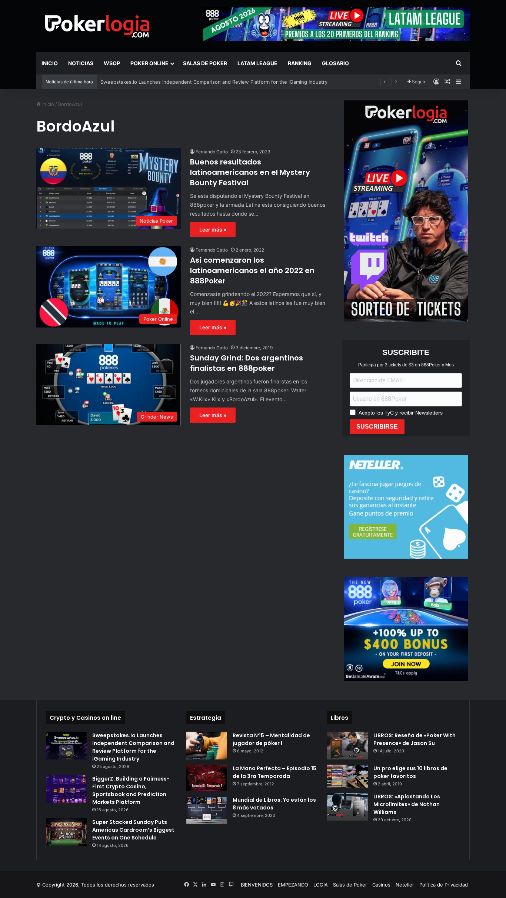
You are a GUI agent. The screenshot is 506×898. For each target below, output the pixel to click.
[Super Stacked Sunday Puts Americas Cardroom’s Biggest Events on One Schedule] (66, 832)
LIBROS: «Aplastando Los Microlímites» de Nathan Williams (406, 804)
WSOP (112, 63)
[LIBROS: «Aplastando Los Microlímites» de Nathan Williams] (347, 807)
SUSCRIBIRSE (377, 426)
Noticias (80, 63)
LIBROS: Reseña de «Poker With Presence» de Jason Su (414, 739)
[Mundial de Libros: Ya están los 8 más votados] (206, 810)
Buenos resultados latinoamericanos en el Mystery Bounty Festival (250, 172)
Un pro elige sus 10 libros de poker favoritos (410, 772)
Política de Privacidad (443, 885)
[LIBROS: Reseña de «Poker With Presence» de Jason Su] (347, 745)
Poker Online (149, 63)
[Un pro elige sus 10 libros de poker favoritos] (347, 776)
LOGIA (320, 885)
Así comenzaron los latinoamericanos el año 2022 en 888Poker (252, 270)
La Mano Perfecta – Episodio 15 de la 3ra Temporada (274, 772)
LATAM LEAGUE (257, 63)
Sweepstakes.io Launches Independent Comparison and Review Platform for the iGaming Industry (213, 82)
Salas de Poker (205, 63)
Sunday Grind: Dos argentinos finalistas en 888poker (246, 363)
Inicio (49, 63)
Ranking (300, 63)
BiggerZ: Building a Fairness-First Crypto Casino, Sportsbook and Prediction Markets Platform (131, 790)
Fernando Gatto (212, 151)
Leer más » (212, 229)
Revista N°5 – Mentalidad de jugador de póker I (271, 739)
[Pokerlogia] (97, 26)
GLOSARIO (335, 63)
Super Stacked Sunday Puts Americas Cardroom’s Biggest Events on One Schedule (133, 829)
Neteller (405, 885)
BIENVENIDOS (257, 885)
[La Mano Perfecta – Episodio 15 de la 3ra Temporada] (206, 778)
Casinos (381, 885)
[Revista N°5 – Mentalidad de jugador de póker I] (206, 745)
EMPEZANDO (293, 885)
